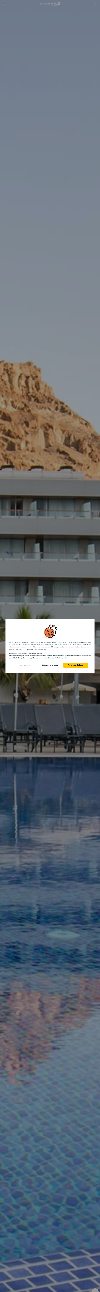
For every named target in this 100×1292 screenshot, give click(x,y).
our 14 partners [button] (31, 642)
